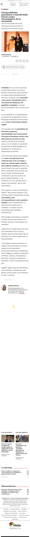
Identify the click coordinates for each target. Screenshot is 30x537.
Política (5, 9)
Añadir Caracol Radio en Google (14, 67)
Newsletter (23, 509)
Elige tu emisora (24, 5)
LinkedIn (23, 60)
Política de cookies (24, 515)
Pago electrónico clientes (10, 511)
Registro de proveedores (11, 513)
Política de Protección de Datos (9, 515)
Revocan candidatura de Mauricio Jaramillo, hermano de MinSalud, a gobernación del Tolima (21, 449)
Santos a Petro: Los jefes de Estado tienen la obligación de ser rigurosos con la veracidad (7, 448)
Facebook (16, 60)
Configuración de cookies (10, 517)
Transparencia (22, 517)
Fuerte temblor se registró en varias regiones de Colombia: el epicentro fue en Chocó (11, 472)
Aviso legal (22, 513)
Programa (13, 4)
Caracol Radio (5, 4)
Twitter (20, 60)
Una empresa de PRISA (15, 524)
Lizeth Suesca (6, 55)
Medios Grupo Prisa (15, 528)
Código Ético (15, 519)
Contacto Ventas (14, 509)
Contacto (6, 509)
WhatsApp (27, 60)
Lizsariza (12, 54)
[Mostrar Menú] (1, 4)
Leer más (21, 292)
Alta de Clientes (22, 511)
